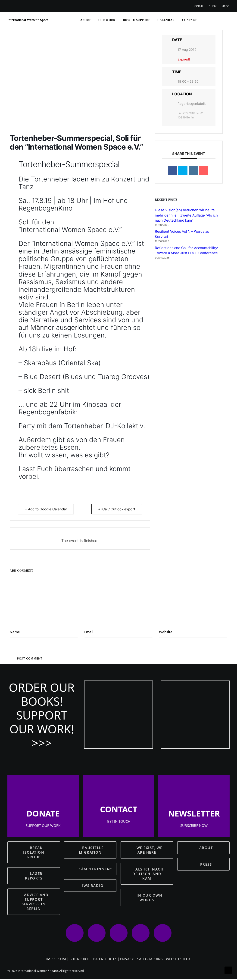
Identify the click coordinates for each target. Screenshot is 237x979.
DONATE (198, 6)
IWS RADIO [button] (93, 885)
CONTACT (189, 20)
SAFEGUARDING (150, 959)
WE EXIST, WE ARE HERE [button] (150, 850)
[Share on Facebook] (172, 170)
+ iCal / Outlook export (116, 509)
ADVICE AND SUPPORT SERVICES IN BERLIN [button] (36, 901)
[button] (203, 20)
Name (15, 632)
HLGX (186, 959)
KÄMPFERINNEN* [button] (95, 869)
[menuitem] (199, 6)
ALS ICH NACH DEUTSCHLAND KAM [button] (148, 874)
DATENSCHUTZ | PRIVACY (113, 959)
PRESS (225, 6)
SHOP (212, 6)
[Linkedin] (193, 170)
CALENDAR (166, 20)
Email (88, 632)
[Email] (203, 170)
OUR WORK (106, 20)
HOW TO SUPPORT (136, 20)
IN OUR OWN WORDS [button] (150, 897)
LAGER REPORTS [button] (34, 875)
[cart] (226, 20)
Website (165, 632)
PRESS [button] (206, 864)
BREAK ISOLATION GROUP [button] (34, 852)
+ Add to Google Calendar (46, 509)
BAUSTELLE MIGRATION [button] (92, 850)
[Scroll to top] (228, 969)
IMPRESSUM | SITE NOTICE (67, 959)
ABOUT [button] (206, 847)
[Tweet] (182, 170)
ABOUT (85, 20)
